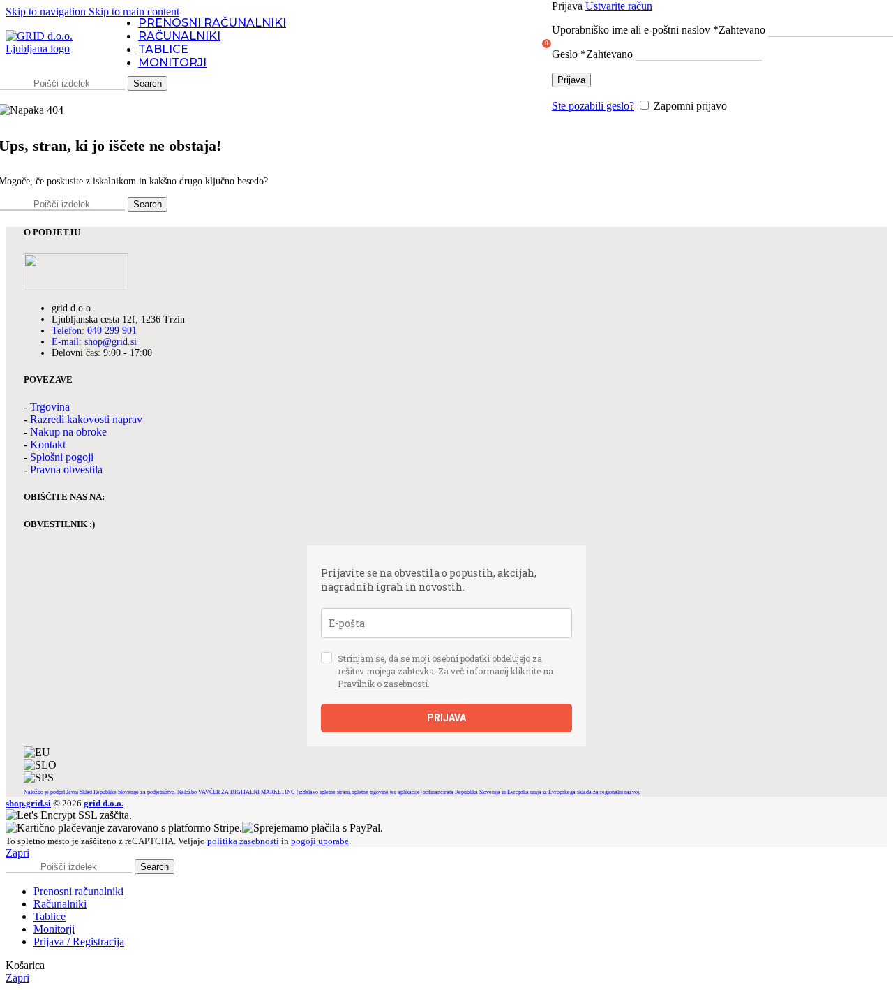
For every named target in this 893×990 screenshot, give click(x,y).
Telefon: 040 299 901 (94, 330)
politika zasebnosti (243, 841)
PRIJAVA (446, 717)
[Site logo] (51, 48)
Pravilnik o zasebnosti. (384, 683)
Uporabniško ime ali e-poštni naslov (658, 30)
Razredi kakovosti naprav (86, 419)
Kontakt (48, 444)
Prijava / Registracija (78, 941)
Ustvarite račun (618, 6)
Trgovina (50, 407)
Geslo (592, 54)
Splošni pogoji (61, 457)
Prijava (571, 80)
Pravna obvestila (66, 469)
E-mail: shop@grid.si (94, 342)
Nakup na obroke (68, 432)
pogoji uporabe (320, 841)
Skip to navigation (47, 11)
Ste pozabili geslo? (593, 106)
